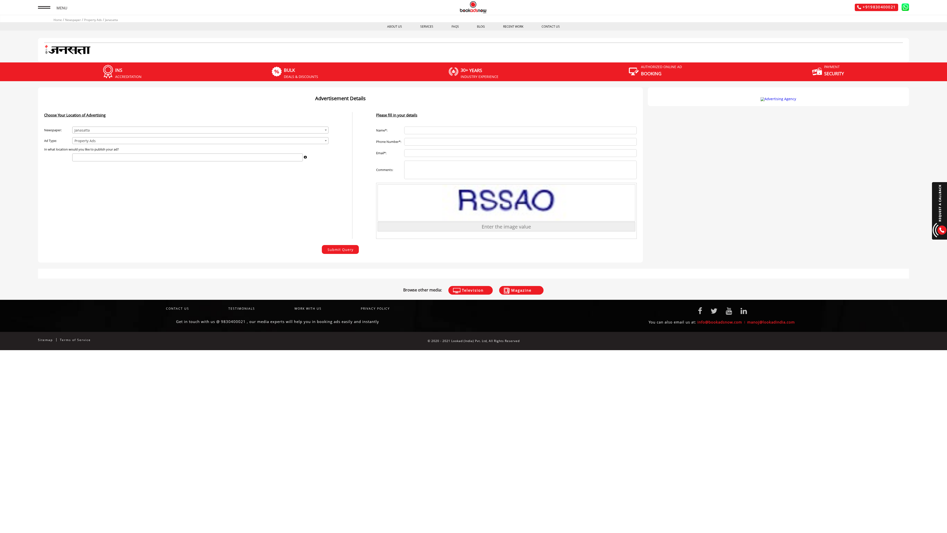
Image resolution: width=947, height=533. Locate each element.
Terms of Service (75, 340)
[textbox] (75, 157)
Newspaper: (53, 130)
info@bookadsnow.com (719, 322)
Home (58, 20)
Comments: (384, 169)
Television (472, 290)
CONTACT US (551, 26)
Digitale (902, 341)
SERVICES (426, 26)
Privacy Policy (375, 308)
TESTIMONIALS (241, 308)
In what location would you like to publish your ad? (81, 149)
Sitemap (45, 340)
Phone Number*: (388, 141)
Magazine (520, 290)
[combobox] (200, 130)
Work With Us (308, 308)
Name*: (381, 130)
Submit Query (340, 249)
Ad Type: (50, 140)
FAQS (455, 26)
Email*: (381, 153)
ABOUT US (394, 26)
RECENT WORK (513, 26)
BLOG (481, 26)
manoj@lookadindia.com (771, 322)
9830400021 (233, 321)
